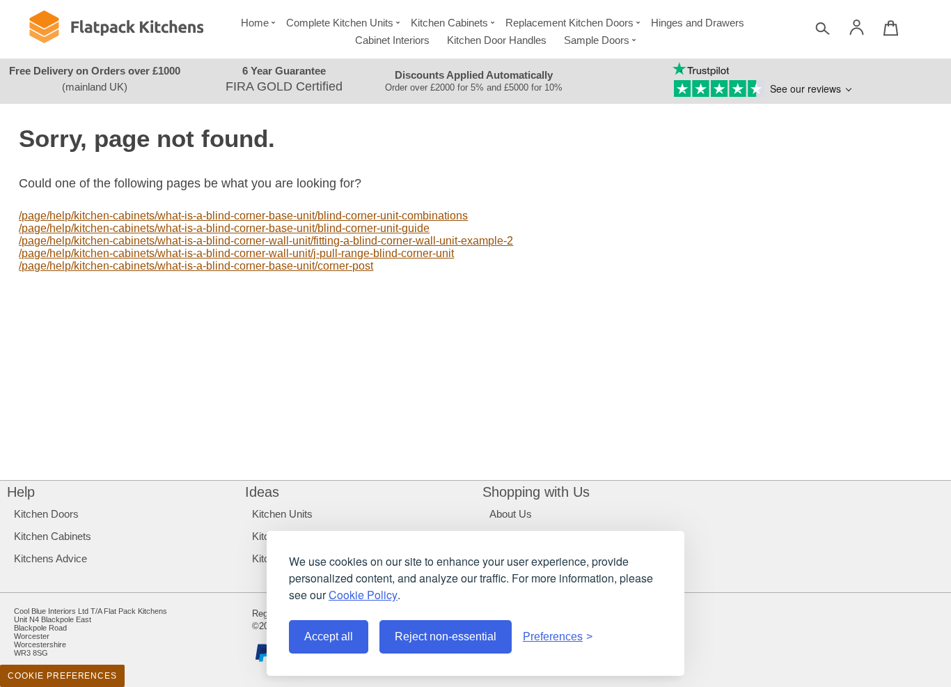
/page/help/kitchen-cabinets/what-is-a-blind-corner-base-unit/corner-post (196, 266)
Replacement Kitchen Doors (569, 23)
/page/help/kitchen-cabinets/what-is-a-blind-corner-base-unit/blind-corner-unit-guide (224, 228)
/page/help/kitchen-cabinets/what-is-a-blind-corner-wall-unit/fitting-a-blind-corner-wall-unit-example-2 (266, 241)
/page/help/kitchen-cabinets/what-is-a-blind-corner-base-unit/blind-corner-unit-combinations (243, 216)
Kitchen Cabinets (449, 23)
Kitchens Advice (50, 558)
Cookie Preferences (62, 676)
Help (21, 492)
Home (255, 23)
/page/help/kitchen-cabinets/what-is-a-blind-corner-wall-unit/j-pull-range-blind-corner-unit (236, 253)
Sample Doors (596, 40)
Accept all (328, 636)
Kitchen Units (282, 514)
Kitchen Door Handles (497, 40)
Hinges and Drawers (697, 23)
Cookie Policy (363, 595)
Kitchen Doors (46, 514)
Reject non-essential (445, 636)
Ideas (262, 492)
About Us (510, 514)
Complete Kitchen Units (339, 23)
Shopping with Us (536, 492)
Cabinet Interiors (392, 40)
